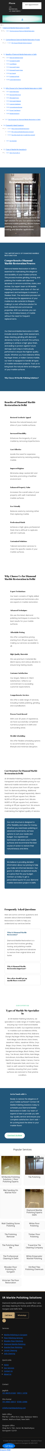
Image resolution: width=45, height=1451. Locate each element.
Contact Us (8, 1371)
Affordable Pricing (14, 98)
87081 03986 (22, 1402)
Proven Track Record (15, 110)
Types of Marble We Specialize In (16, 149)
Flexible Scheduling (14, 113)
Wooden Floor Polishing (13, 1341)
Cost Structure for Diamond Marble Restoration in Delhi (24, 119)
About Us (7, 1374)
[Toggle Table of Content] (2, 25)
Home (6, 1365)
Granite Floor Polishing (13, 1347)
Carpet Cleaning (10, 1350)
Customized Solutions (15, 79)
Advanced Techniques (15, 94)
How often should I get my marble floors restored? (23, 135)
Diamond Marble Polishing (14, 1344)
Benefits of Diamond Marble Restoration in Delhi (21, 54)
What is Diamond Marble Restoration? (20, 128)
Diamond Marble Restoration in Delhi (16, 28)
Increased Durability (15, 61)
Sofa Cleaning (9, 1353)
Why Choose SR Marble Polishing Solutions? (22, 43)
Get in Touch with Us (15, 153)
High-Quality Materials (15, 101)
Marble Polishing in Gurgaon (15, 1335)
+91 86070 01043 (9, 1393)
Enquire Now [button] (5, 1450)
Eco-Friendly (13, 73)
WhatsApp (22, 1315)
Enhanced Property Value (16, 70)
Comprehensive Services (16, 107)
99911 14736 (22, 1393)
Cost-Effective (13, 64)
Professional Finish (14, 76)
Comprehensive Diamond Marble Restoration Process (23, 40)
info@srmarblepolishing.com (14, 1408)
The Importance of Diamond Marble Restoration (22, 31)
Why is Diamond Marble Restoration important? (23, 131)
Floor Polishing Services (13, 1338)
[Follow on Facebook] (4, 1320)
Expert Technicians (14, 91)
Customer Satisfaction (15, 104)
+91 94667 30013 (9, 1402)
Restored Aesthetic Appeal (16, 57)
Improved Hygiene (14, 67)
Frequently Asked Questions (15, 125)
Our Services (9, 1368)
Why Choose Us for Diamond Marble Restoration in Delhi (24, 88)
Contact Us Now (14, 1135)
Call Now (9, 1446)
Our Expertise (13, 141)
